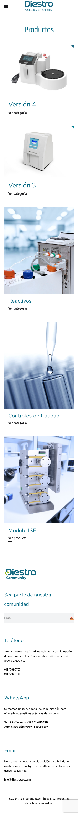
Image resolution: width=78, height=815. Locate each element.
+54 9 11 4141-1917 (37, 722)
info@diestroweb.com (17, 779)
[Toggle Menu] (6, 6)
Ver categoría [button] (17, 113)
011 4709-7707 (12, 669)
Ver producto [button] (17, 538)
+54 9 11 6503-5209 (36, 726)
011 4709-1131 (12, 674)
